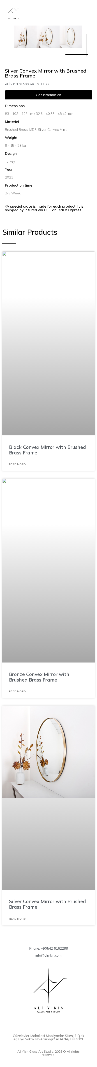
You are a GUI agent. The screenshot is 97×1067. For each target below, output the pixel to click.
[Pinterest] (56, 1021)
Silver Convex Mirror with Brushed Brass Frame (47, 904)
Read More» (17, 464)
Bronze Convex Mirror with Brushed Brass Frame (39, 677)
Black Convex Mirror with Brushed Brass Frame (47, 450)
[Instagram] (48, 1021)
